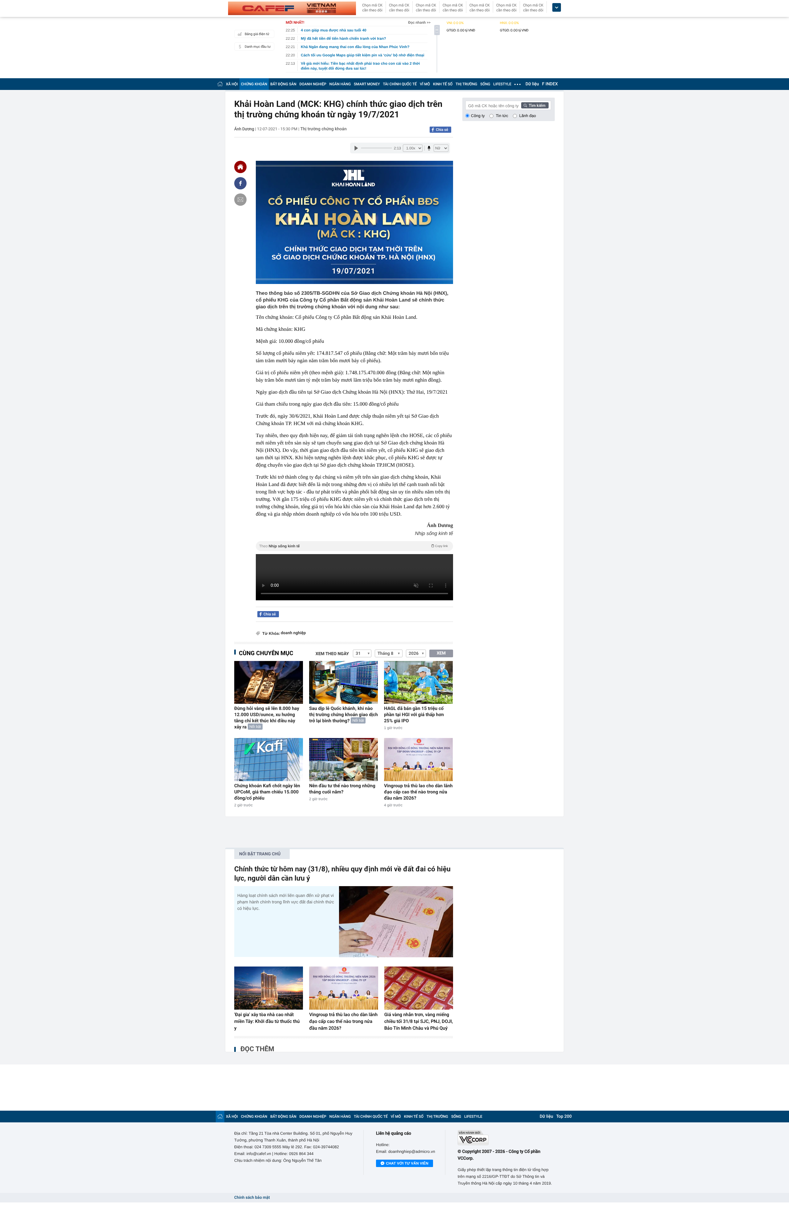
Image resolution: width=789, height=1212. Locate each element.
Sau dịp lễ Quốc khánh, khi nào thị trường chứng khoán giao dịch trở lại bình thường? (343, 715)
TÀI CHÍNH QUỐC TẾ (400, 84)
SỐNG (485, 84)
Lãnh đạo (527, 115)
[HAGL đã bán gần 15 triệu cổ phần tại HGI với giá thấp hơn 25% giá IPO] (418, 682)
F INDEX (550, 84)
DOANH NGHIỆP (313, 84)
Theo (353, 546)
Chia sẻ (442, 130)
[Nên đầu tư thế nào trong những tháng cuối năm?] (343, 759)
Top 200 (564, 1116)
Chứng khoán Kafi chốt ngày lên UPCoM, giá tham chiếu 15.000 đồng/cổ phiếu (267, 792)
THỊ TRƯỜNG (466, 84)
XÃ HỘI (232, 84)
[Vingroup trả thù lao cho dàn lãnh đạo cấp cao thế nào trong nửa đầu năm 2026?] (418, 759)
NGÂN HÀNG (340, 84)
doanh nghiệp (293, 633)
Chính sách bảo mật (252, 1197)
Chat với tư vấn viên (407, 1163)
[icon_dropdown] (556, 7)
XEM (441, 653)
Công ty (478, 115)
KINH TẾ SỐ (442, 84)
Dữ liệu (532, 84)
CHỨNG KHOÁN (254, 84)
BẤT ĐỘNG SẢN (283, 84)
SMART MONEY (367, 84)
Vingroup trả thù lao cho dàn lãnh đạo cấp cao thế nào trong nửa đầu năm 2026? (418, 792)
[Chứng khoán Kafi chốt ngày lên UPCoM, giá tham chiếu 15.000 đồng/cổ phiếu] (268, 759)
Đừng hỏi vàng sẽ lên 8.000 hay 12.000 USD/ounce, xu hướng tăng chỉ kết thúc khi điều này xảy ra (266, 718)
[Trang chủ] (220, 84)
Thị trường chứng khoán (323, 129)
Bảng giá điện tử (257, 34)
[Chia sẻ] (240, 183)
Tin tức (502, 115)
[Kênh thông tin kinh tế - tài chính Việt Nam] (292, 8)
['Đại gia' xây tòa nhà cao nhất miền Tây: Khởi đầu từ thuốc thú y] (268, 988)
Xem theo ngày (332, 653)
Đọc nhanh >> (419, 22)
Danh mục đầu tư (258, 47)
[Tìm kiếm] (535, 105)
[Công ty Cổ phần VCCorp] (506, 1137)
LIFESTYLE (502, 84)
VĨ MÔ (425, 84)
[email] (240, 199)
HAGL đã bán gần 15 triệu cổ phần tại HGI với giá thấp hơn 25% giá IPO (414, 715)
